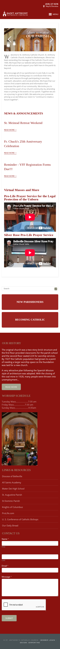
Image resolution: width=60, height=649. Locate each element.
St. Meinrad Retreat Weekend (23, 123)
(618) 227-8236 (51, 4)
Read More (10, 129)
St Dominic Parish (11, 500)
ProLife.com (8, 513)
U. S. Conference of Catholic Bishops (20, 519)
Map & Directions (52, 6)
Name (5, 539)
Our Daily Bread (10, 525)
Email (5, 566)
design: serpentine (30, 643)
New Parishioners (30, 301)
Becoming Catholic (30, 319)
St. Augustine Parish (12, 494)
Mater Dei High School (13, 488)
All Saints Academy (11, 482)
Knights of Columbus (12, 507)
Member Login (47, 640)
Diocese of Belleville (12, 476)
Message (7, 577)
